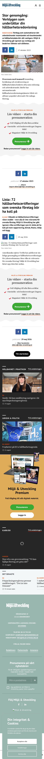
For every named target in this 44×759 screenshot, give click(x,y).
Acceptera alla (22, 741)
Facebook (18, 704)
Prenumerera (20, 141)
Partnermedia (23, 650)
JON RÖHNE (22, 626)
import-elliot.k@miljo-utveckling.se (22, 187)
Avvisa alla (22, 754)
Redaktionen (10, 650)
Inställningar (22, 748)
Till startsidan (22, 353)
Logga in (22, 515)
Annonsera (34, 650)
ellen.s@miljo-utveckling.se (22, 345)
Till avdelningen (35, 369)
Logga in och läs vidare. (30, 148)
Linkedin (25, 704)
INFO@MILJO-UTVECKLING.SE (27, 638)
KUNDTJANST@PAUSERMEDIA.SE (27, 635)
